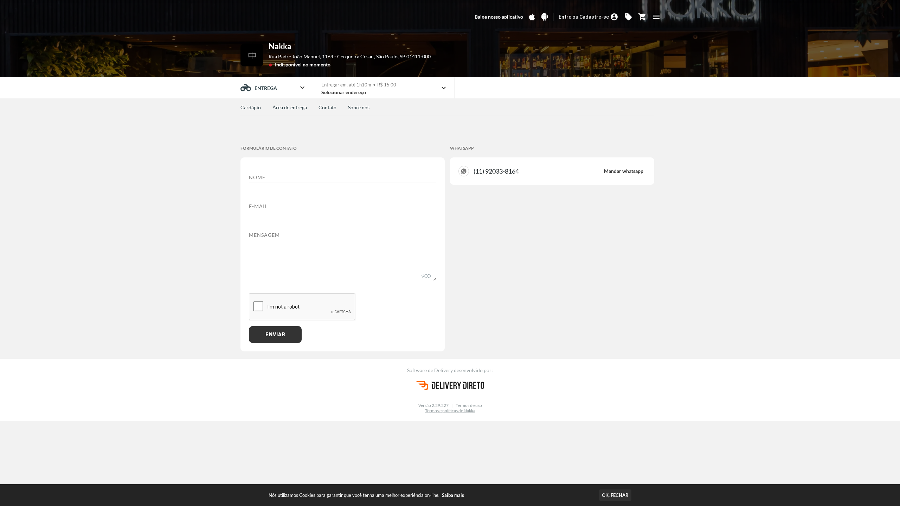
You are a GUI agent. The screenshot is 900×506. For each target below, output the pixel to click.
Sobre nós (358, 107)
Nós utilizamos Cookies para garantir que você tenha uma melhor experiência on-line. (366, 495)
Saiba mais (453, 495)
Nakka (280, 46)
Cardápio (250, 107)
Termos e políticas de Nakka (450, 410)
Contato (327, 107)
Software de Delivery (430, 370)
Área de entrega (289, 107)
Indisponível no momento (302, 64)
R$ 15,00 (386, 84)
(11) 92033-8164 (558, 171)
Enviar (275, 334)
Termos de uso (469, 405)
